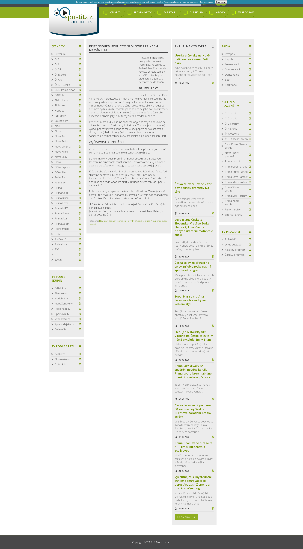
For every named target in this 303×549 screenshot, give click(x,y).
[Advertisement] (178, 29)
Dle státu (170, 12)
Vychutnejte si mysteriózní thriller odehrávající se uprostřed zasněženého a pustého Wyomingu (193, 482)
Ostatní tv (60, 329)
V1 (56, 254)
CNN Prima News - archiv (236, 145)
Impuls (229, 59)
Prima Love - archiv (236, 177)
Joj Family (60, 115)
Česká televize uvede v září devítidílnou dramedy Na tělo (193, 187)
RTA (57, 234)
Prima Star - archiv (236, 196)
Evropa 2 (230, 54)
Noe (57, 126)
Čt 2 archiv (231, 118)
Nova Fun (60, 136)
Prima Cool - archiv (236, 166)
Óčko (58, 162)
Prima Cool (61, 193)
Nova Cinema (63, 146)
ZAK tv (58, 259)
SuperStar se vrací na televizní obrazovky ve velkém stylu (190, 300)
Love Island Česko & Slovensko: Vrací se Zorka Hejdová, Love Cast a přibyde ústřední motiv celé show (194, 227)
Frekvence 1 (232, 64)
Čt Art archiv (232, 134)
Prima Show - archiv (233, 188)
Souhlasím (221, 2)
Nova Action (62, 141)
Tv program (246, 12)
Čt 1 (57, 59)
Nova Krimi (61, 151)
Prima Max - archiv (236, 182)
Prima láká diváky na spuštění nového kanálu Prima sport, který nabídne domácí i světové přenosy (193, 371)
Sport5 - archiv (233, 214)
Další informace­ (206, 2)
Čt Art (58, 79)
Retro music (62, 228)
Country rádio (233, 69)
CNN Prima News (65, 90)
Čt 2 (57, 64)
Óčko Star (60, 172)
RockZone (231, 85)
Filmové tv (61, 293)
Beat (227, 79)
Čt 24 (58, 69)
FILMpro (60, 105)
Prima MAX (61, 208)
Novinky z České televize (138, 220)
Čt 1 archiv (231, 113)
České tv (115, 12)
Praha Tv (60, 182)
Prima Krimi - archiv (236, 171)
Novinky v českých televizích (112, 220)
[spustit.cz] (74, 18)
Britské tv (60, 364)
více (211, 83)
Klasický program (235, 249)
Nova (58, 131)
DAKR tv (59, 95)
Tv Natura (61, 244)
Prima (58, 187)
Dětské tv (60, 288)
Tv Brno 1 (60, 239)
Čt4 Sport (60, 74)
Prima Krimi (61, 198)
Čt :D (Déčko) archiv (236, 139)
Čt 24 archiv (232, 123)
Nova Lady (61, 157)
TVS (57, 249)
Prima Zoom (62, 223)
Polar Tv (60, 177)
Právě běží (231, 239)
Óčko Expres (62, 167)
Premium (60, 54)
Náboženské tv (64, 303)
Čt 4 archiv (231, 128)
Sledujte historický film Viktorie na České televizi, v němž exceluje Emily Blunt (194, 335)
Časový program (234, 255)
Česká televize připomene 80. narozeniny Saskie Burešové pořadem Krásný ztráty (193, 411)
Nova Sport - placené (232, 154)
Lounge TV (61, 121)
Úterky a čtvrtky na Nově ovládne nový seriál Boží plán (192, 59)
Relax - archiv (233, 209)
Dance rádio (232, 74)
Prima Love (61, 203)
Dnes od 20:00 (233, 244)
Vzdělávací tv (62, 319)
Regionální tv (62, 308)
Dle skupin (197, 12)
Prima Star (61, 218)
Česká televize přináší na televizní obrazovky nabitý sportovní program (193, 266)
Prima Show (62, 213)
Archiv (220, 12)
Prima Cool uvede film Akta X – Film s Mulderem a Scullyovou (193, 446)
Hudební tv (61, 298)
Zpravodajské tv (64, 324)
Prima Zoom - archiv (233, 202)
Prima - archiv (233, 161)
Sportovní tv (62, 314)
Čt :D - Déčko (62, 85)
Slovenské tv (143, 12)
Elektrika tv (61, 100)
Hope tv (59, 110)
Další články (183, 517)
